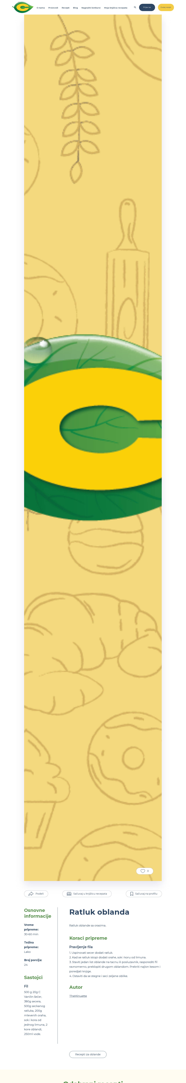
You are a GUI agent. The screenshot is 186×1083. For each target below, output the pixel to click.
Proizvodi (53, 8)
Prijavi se (147, 7)
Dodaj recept (166, 7)
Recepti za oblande (88, 1054)
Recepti (65, 8)
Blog (75, 8)
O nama (41, 8)
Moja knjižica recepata (115, 8)
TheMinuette (78, 996)
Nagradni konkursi (91, 8)
